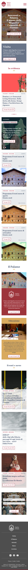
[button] (12, 114)
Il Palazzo (14, 539)
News (14, 546)
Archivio (14, 549)
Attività (14, 542)
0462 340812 (14, 567)
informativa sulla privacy (18, 506)
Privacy (9, 561)
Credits (18, 561)
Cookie (13, 561)
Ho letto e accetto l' (14, 506)
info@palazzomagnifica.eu (18, 566)
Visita (14, 536)
